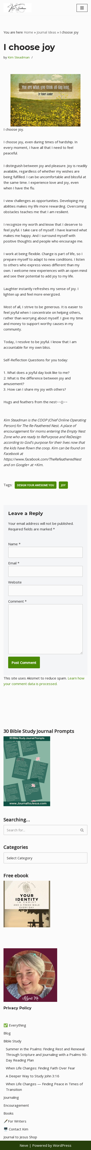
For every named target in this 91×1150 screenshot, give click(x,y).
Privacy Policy (18, 1008)
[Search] (82, 830)
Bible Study (12, 1041)
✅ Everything (15, 1025)
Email (13, 563)
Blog (7, 1033)
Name (14, 544)
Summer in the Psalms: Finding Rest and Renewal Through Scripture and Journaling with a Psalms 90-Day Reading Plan (47, 1054)
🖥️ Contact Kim (16, 1129)
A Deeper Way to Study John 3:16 (32, 1076)
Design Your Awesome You (35, 485)
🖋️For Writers (15, 1121)
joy (63, 485)
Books (9, 1113)
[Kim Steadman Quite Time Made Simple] (18, 7)
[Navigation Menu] (82, 8)
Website (15, 582)
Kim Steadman (19, 57)
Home (28, 32)
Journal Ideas (46, 32)
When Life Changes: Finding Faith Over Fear (40, 1068)
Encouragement (16, 1105)
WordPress (62, 1145)
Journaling (11, 1097)
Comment (17, 601)
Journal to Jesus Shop (20, 1137)
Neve (24, 1145)
